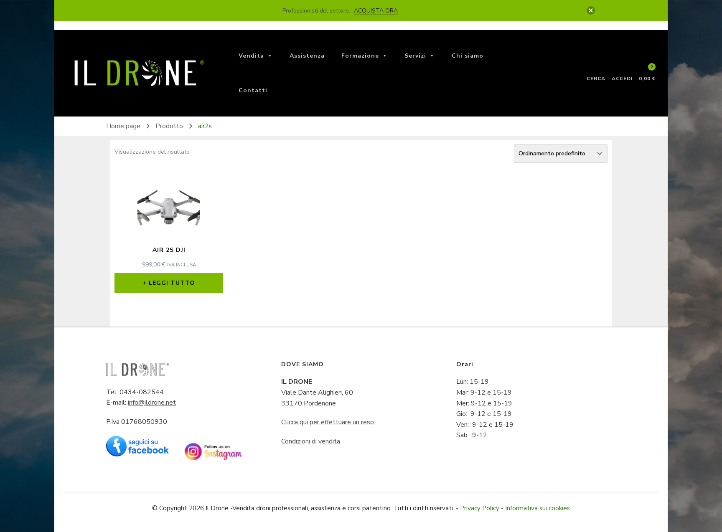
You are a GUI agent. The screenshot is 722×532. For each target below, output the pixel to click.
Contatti (253, 90)
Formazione (360, 56)
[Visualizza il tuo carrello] (647, 70)
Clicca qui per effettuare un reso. (328, 422)
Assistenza (307, 56)
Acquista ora (376, 11)
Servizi (415, 56)
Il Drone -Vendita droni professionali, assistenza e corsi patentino (298, 508)
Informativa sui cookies (537, 508)
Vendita (251, 56)
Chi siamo (467, 56)
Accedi (622, 78)
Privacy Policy (479, 508)
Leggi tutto (172, 283)
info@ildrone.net (152, 402)
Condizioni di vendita (310, 441)
